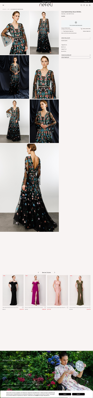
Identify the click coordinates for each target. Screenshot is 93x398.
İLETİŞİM (23, 387)
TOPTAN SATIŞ (36, 387)
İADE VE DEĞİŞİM (39, 384)
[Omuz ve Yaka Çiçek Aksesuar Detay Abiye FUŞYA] (35, 290)
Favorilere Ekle (23, 307)
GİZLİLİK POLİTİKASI (7, 384)
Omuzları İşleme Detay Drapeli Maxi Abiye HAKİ (79, 307)
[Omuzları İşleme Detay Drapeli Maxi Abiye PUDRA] (57, 290)
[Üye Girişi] (87, 5)
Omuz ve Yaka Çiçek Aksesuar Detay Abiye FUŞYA (34, 307)
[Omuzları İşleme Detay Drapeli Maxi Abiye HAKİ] (80, 290)
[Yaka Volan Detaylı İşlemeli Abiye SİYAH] (13, 290)
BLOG (29, 387)
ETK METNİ (17, 384)
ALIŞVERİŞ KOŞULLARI (27, 384)
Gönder (27, 365)
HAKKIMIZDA (6, 387)
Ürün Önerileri (65, 57)
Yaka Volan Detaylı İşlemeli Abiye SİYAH (10, 307)
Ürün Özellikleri (65, 38)
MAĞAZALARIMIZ (15, 387)
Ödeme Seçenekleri (66, 55)
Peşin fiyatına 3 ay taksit (46, 1)
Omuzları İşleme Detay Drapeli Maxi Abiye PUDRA (56, 307)
